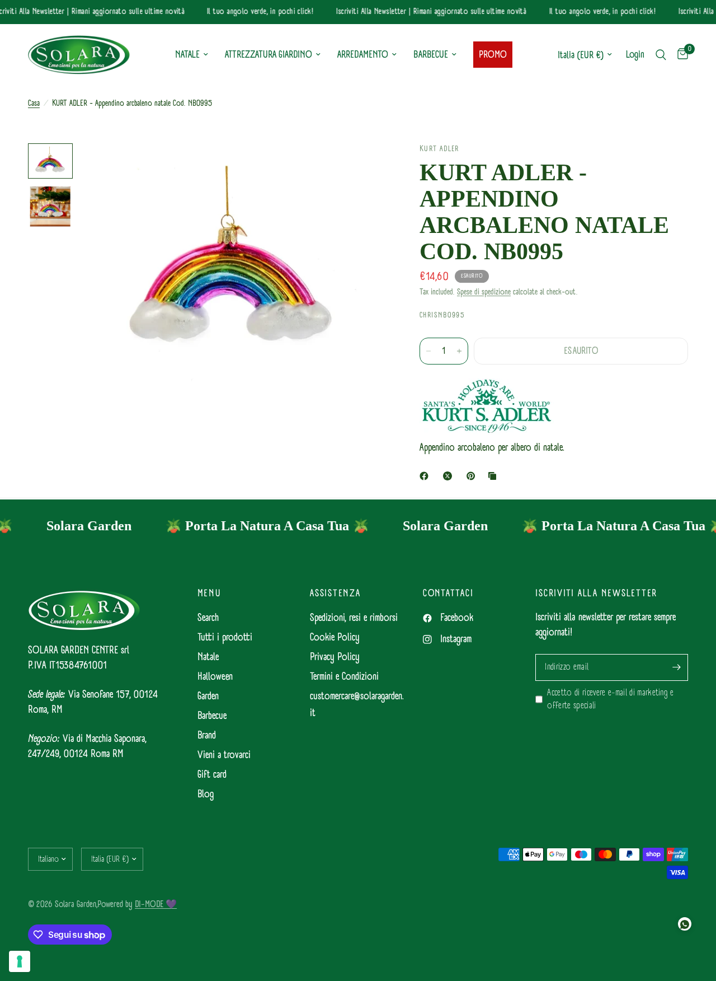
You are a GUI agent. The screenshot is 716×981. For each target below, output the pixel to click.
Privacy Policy (335, 657)
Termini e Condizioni (344, 677)
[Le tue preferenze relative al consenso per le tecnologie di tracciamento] (19, 961)
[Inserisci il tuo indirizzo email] (677, 667)
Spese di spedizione (484, 292)
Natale (208, 657)
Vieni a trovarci (224, 755)
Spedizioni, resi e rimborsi (354, 618)
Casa (34, 103)
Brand (206, 735)
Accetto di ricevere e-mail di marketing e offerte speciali (610, 699)
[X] (449, 476)
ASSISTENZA (335, 593)
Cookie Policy (335, 637)
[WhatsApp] (684, 924)
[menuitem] (191, 55)
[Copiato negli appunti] (494, 476)
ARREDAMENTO (362, 54)
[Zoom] (363, 166)
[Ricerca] (661, 55)
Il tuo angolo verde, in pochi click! (253, 12)
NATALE (187, 54)
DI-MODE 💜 (156, 904)
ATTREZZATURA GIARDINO (268, 54)
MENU (209, 593)
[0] (680, 55)
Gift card (212, 775)
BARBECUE (430, 54)
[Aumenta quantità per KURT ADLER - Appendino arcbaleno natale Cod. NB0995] (459, 351)
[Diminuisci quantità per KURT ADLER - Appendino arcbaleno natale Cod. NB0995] (428, 351)
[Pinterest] (473, 476)
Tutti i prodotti (224, 637)
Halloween (215, 677)
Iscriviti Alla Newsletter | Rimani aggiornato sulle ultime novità (424, 12)
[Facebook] (426, 476)
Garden (208, 696)
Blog (205, 794)
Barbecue (212, 716)
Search (208, 618)
